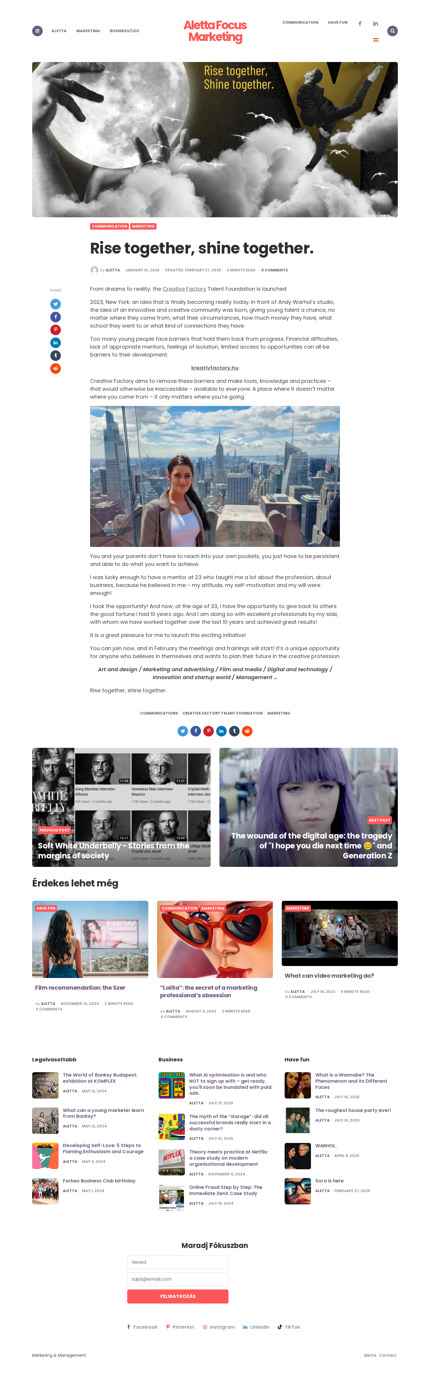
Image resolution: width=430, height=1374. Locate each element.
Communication (300, 22)
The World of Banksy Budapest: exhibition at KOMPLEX (100, 1078)
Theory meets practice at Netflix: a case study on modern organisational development (228, 1158)
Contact (387, 1355)
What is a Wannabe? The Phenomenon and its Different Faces (351, 1081)
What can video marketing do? (329, 976)
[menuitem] (376, 39)
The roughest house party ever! (353, 1110)
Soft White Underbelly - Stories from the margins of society (113, 851)
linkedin (259, 1327)
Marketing (88, 31)
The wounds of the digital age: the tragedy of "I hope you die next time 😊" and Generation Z (311, 846)
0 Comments (274, 270)
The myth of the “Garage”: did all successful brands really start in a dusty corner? (230, 1122)
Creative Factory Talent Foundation (223, 713)
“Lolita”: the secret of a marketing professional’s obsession (208, 991)
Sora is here (329, 1180)
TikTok (292, 1327)
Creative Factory (184, 288)
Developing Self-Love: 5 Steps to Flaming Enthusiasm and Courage (103, 1148)
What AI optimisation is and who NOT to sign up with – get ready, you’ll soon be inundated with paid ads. (230, 1084)
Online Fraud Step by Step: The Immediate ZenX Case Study (225, 1190)
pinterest (183, 1327)
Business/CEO (124, 31)
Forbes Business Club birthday (99, 1180)
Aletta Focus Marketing (215, 31)
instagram (222, 1327)
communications (159, 713)
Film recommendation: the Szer (80, 988)
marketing (278, 713)
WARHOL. (326, 1145)
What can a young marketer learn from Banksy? (103, 1113)
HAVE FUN (338, 22)
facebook (145, 1327)
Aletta (59, 31)
